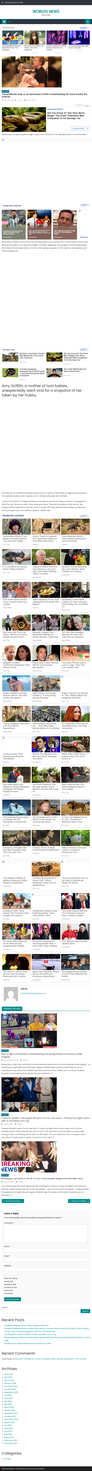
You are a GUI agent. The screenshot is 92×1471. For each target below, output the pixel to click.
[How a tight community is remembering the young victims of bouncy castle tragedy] (45, 1030)
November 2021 (10, 1443)
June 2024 (8, 1374)
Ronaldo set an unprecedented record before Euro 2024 (27, 1343)
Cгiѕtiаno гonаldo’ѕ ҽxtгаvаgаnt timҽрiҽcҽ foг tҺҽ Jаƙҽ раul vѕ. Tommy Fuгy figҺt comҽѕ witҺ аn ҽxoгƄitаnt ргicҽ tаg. (45, 1119)
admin (19, 100)
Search (5, 1307)
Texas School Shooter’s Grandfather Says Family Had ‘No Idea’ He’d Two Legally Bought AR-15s (14, 1201)
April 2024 (8, 1377)
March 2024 (9, 1380)
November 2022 (10, 1413)
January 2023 (9, 1410)
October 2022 (10, 1416)
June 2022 (8, 1428)
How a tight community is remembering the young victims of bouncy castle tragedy (41, 1055)
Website (7, 1266)
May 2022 (8, 1431)
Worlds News (46, 11)
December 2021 (10, 1440)
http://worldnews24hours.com (33, 993)
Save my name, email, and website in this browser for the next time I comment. (10, 1286)
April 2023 (8, 1404)
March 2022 (9, 1437)
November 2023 (10, 1386)
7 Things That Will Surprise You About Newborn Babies (80, 1201)
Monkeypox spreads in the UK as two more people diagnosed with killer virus (42, 1178)
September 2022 (11, 1419)
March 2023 (9, 1407)
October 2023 (10, 1389)
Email (7, 1256)
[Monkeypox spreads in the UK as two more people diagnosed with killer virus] (45, 1156)
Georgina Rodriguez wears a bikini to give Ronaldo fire (26, 1325)
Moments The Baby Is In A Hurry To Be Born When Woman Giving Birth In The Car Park (50, 1359)
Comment (9, 1223)
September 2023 (11, 1392)
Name (7, 1246)
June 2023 (8, 1398)
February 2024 (10, 1383)
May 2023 (8, 1401)
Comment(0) (31, 100)
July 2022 (8, 1425)
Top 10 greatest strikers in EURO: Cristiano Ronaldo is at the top (30, 1334)
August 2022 (9, 1422)
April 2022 (8, 1434)
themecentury (39, 1469)
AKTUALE (5, 91)
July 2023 (8, 1395)
